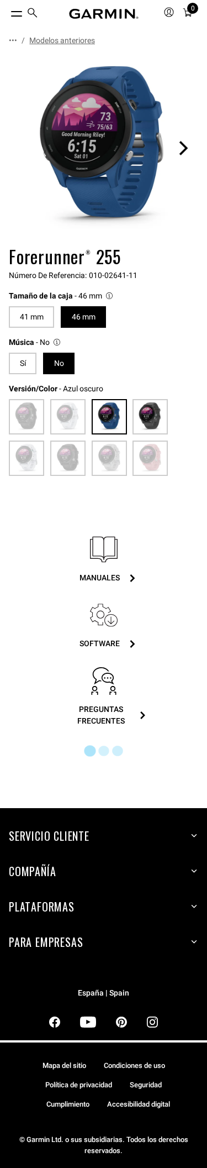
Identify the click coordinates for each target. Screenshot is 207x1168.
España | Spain (103, 993)
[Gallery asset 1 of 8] (103, 148)
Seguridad (146, 1085)
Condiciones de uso (134, 1065)
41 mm (32, 316)
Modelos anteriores (62, 40)
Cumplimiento (67, 1104)
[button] (61, 296)
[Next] (183, 148)
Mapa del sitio (64, 1065)
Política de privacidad (78, 1085)
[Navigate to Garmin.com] (104, 14)
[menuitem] (32, 14)
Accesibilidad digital (138, 1104)
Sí (23, 363)
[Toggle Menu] (6, 11)
